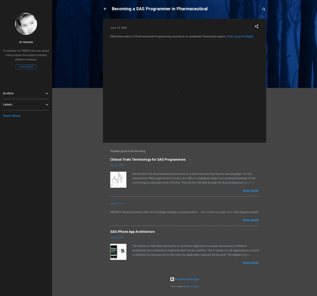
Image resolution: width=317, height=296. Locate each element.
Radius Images (192, 286)
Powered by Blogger (186, 279)
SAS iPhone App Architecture (132, 232)
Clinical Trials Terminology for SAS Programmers (148, 159)
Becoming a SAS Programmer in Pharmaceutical (160, 8)
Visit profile (26, 67)
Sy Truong (26, 42)
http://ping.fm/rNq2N (240, 36)
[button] (256, 27)
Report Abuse (12, 115)
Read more (251, 191)
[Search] (264, 10)
